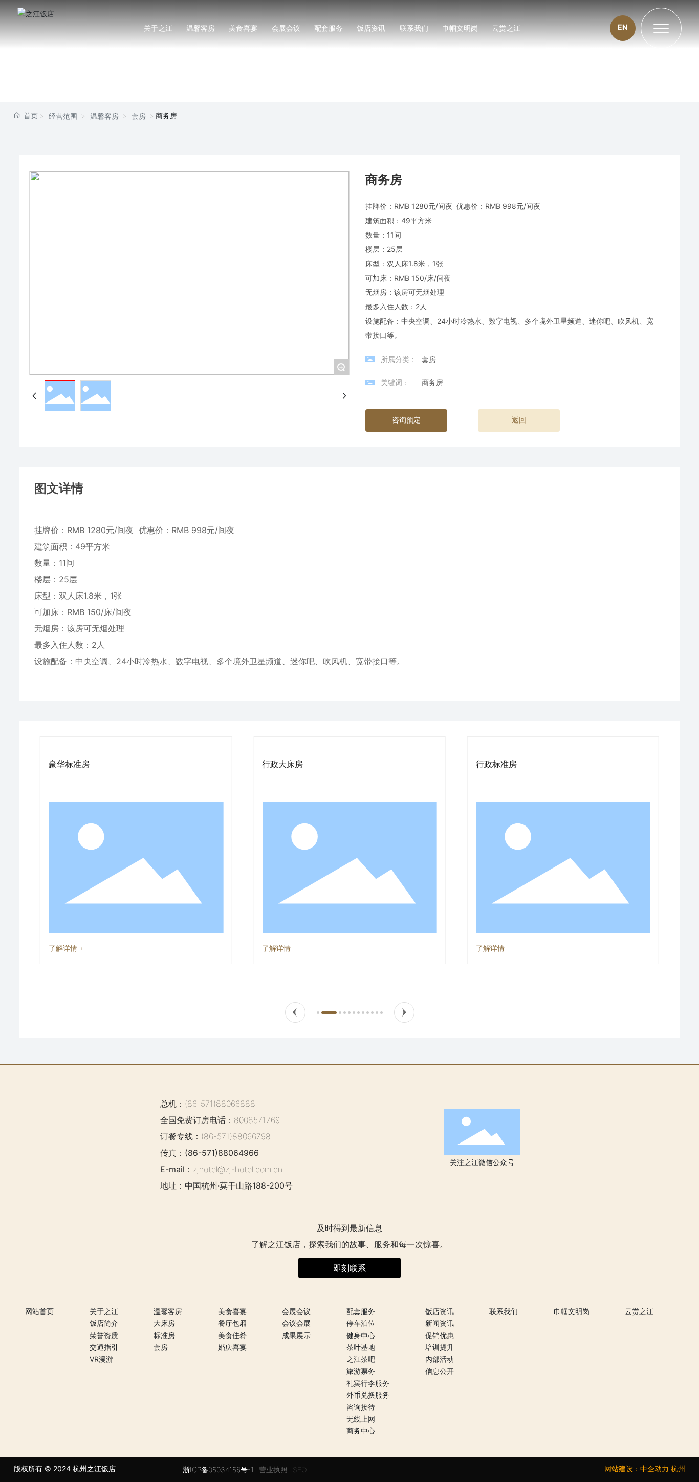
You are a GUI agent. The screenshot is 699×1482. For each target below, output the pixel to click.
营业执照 (273, 1469)
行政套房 (492, 764)
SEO (300, 1469)
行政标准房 (282, 764)
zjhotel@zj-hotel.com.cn (237, 1169)
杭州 (678, 1468)
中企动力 (654, 1468)
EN (622, 27)
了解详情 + (66, 948)
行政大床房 (69, 764)
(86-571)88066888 (220, 1103)
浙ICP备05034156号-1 (218, 1469)
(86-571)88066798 (236, 1136)
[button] (295, 1012)
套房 (139, 116)
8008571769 (257, 1120)
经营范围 (63, 116)
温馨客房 (104, 116)
